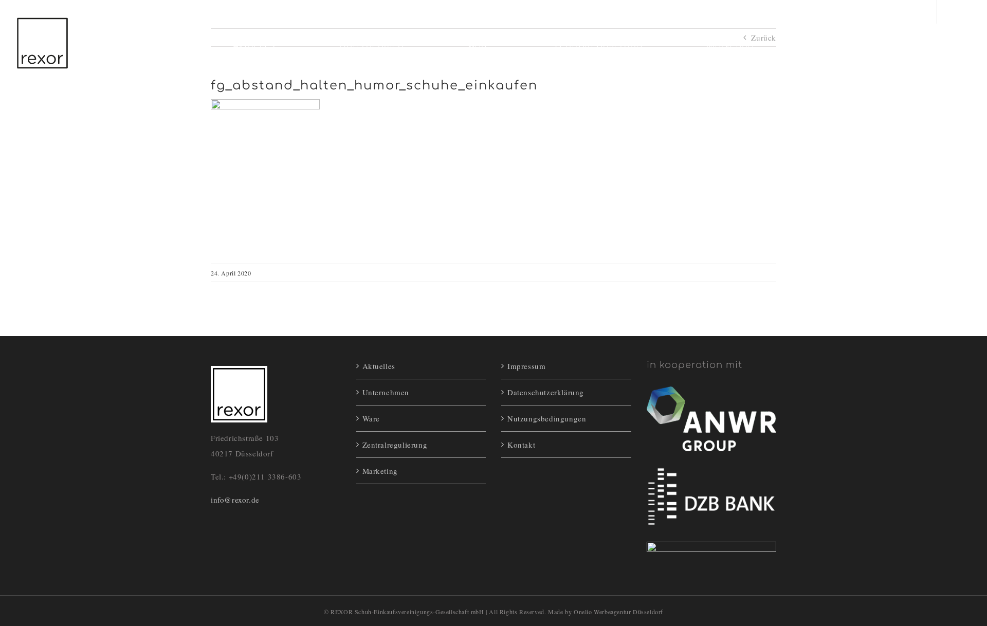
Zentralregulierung (395, 444)
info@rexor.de (235, 499)
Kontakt (521, 444)
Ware (371, 418)
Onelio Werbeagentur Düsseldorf (618, 611)
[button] (921, 45)
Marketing (380, 471)
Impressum (526, 366)
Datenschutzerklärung (545, 392)
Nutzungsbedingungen (546, 418)
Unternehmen (386, 392)
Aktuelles (378, 366)
